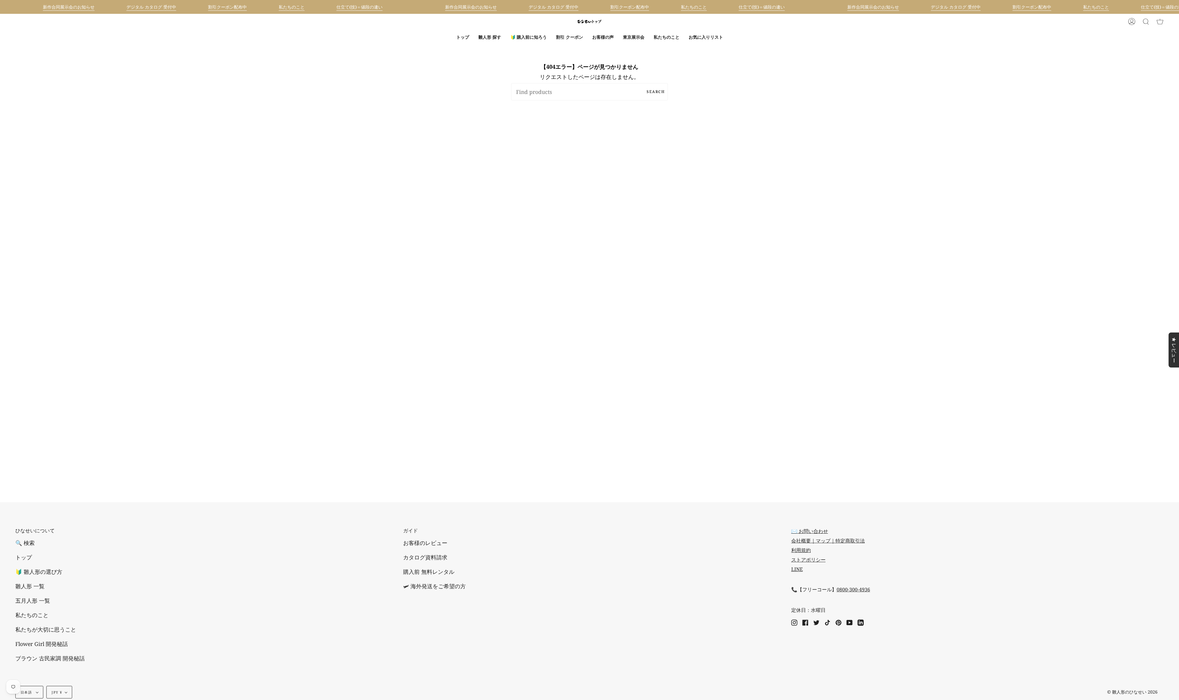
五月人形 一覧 (32, 600)
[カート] (1160, 21)
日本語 (27, 692)
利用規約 (801, 550)
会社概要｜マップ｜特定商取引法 (828, 540)
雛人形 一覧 (30, 586)
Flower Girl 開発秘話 (41, 644)
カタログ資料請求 (425, 557)
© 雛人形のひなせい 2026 (1132, 692)
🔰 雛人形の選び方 (38, 571)
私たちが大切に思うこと (45, 629)
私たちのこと (32, 615)
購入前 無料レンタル (428, 571)
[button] (490, 37)
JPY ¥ (57, 692)
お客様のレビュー (425, 542)
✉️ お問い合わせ (809, 531)
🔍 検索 (25, 542)
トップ (23, 557)
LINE (797, 569)
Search (656, 91)
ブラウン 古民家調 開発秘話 (50, 658)
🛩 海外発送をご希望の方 (434, 586)
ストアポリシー (808, 559)
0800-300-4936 (853, 589)
